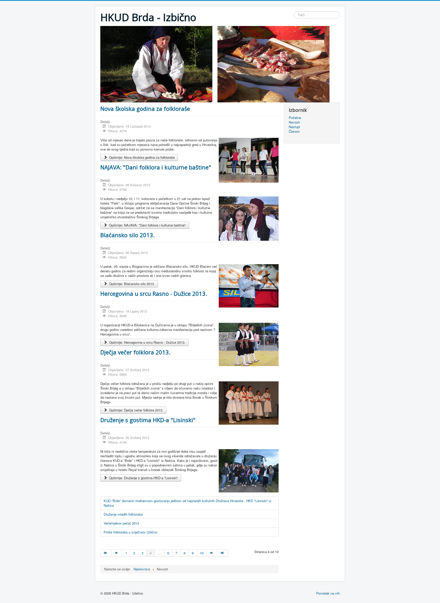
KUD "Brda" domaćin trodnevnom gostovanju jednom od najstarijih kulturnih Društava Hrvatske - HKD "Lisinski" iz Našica (187, 503)
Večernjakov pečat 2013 (121, 523)
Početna (295, 117)
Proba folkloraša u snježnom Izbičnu (130, 532)
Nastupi (294, 127)
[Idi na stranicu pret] (116, 553)
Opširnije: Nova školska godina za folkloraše (141, 157)
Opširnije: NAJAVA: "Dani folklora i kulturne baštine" (147, 225)
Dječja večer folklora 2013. (135, 352)
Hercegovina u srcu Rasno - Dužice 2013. (153, 293)
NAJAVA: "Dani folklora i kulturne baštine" (155, 167)
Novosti (294, 122)
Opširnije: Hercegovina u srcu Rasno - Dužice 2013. (146, 342)
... (159, 553)
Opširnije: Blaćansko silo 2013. (131, 283)
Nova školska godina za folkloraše (145, 108)
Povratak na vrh (328, 593)
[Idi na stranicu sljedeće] (212, 553)
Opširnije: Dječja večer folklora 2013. (135, 410)
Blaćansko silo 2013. (127, 235)
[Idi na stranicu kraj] (222, 553)
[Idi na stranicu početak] (105, 553)
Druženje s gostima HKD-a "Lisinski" (148, 420)
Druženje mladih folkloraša (123, 514)
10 (201, 553)
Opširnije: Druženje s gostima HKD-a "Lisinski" (143, 477)
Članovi (294, 131)
